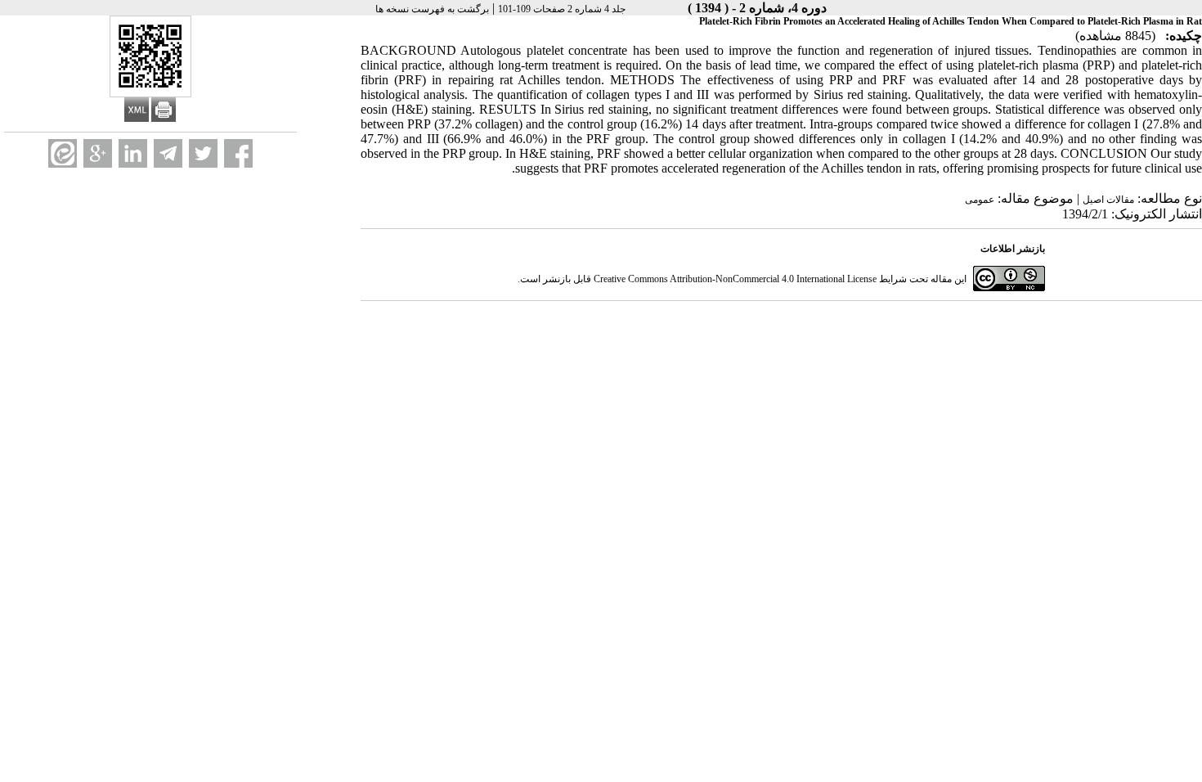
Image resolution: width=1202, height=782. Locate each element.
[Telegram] (168, 153)
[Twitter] (203, 153)
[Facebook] (238, 153)
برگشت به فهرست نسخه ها (432, 9)
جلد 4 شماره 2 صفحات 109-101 (562, 9)
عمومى (979, 199)
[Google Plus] (97, 153)
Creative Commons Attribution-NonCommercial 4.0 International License (735, 279)
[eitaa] (62, 153)
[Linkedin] (133, 153)
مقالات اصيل (1108, 199)
